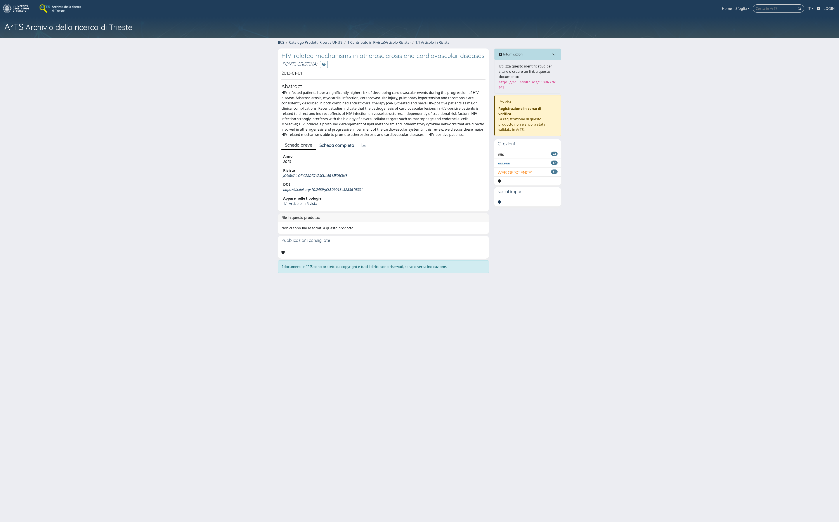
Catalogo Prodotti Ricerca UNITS (316, 42)
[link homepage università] (61, 8)
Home (727, 8)
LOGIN (829, 8)
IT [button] (809, 8)
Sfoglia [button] (741, 8)
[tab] (364, 145)
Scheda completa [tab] (336, 145)
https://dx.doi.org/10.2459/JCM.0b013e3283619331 (323, 189)
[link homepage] (17, 8)
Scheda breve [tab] (298, 145)
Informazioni (512, 54)
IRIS (281, 42)
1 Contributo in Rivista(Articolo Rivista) (379, 42)
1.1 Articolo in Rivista (432, 42)
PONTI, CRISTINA (299, 64)
